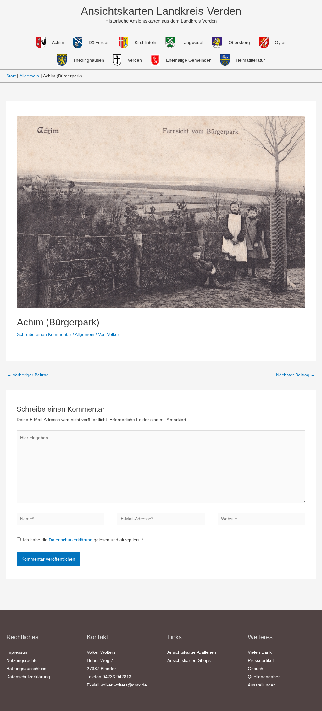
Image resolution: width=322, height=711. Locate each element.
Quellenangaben (264, 676)
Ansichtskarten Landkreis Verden (161, 11)
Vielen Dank (260, 652)
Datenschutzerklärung (71, 539)
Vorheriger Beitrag (28, 374)
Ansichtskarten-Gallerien (191, 652)
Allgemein (84, 334)
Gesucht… (258, 668)
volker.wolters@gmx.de (124, 684)
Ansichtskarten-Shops (189, 660)
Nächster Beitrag (295, 374)
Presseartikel (261, 660)
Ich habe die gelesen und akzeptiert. (83, 539)
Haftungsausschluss (26, 668)
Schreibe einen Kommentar (44, 334)
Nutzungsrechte (22, 660)
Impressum (17, 652)
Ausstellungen (262, 684)
